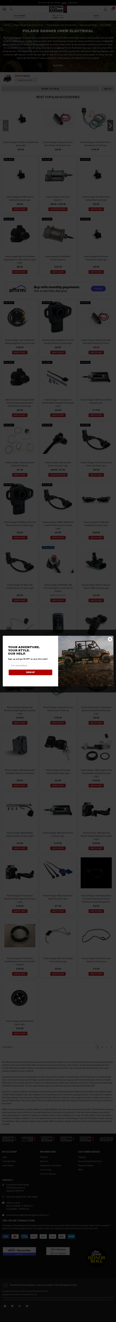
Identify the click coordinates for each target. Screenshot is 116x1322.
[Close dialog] (110, 639)
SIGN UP (30, 672)
